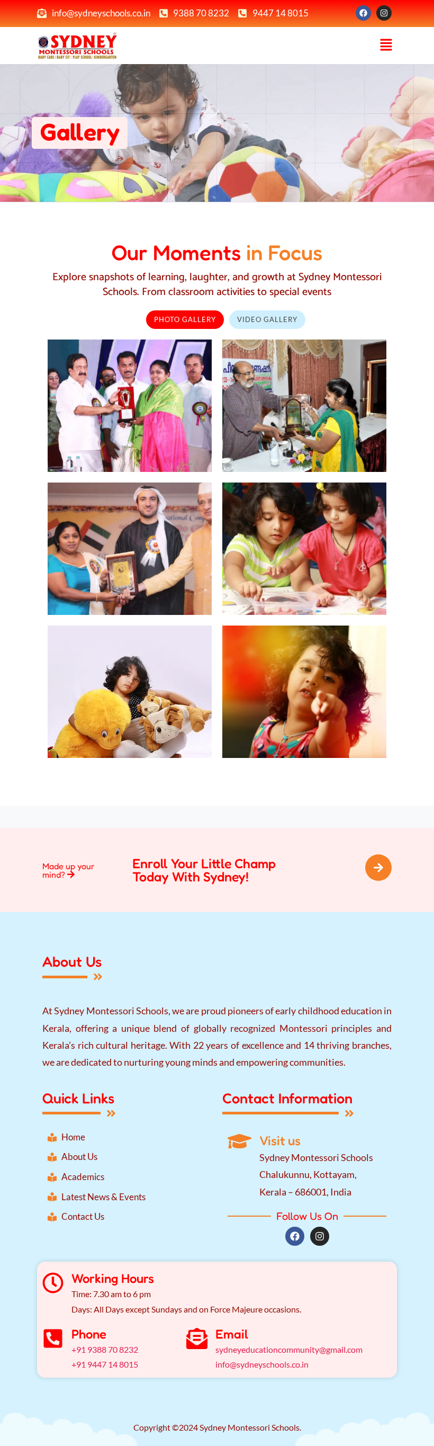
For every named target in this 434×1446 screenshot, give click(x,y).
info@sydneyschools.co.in (262, 1364)
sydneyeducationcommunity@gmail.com (289, 1349)
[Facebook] (363, 13)
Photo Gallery (185, 319)
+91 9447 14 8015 (104, 1364)
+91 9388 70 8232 (104, 1349)
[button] (386, 45)
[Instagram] (384, 13)
